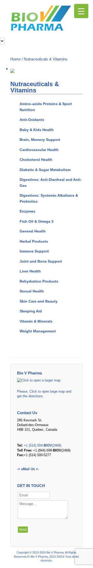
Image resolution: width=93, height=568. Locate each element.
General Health (33, 231)
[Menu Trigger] (81, 11)
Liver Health (30, 271)
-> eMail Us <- (28, 469)
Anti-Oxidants (32, 120)
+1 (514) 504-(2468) (42, 445)
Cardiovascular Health (39, 150)
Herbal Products (34, 241)
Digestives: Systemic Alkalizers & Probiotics (49, 198)
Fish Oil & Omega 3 (36, 221)
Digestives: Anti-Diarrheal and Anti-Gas (51, 182)
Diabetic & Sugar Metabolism (45, 170)
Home (15, 59)
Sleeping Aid (31, 311)
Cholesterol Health (36, 160)
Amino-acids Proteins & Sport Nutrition (46, 107)
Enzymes (27, 211)
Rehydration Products (39, 281)
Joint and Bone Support (41, 261)
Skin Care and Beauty (39, 301)
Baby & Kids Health (37, 130)
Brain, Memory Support (40, 140)
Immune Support (34, 251)
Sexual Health (32, 291)
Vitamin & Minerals (36, 321)
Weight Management (38, 331)
